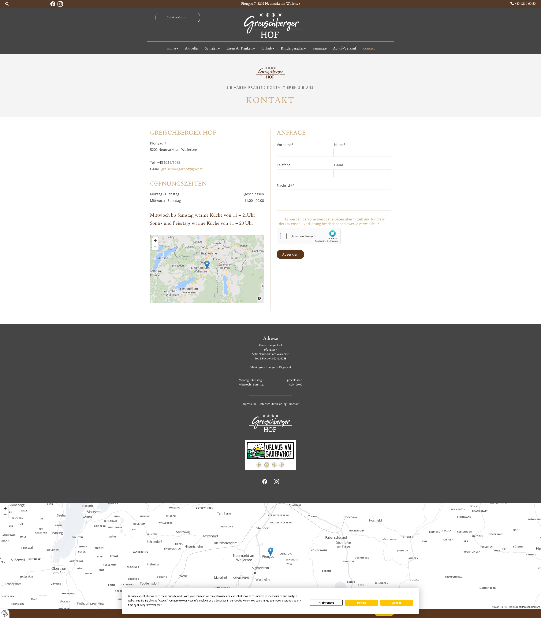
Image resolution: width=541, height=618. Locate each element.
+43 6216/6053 (277, 358)
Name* (340, 145)
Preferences (326, 602)
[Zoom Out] (155, 247)
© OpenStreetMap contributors (522, 606)
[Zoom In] (155, 240)
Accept (396, 602)
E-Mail (339, 165)
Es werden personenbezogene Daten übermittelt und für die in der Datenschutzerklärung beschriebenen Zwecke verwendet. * (332, 221)
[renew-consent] (5, 613)
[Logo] (270, 25)
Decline (361, 602)
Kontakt (368, 48)
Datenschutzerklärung (273, 404)
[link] (172, 48)
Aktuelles (192, 48)
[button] (178, 17)
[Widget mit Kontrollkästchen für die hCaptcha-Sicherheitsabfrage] (309, 236)
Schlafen (211, 48)
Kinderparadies (292, 48)
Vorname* (285, 145)
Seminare (320, 48)
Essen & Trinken (240, 48)
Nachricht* (285, 185)
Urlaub (267, 48)
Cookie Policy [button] (241, 600)
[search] (7, 4)
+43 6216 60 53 (525, 3)
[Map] (207, 269)
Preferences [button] (154, 605)
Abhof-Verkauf (344, 48)
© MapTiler (498, 606)
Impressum (249, 404)
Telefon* (284, 165)
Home (171, 48)
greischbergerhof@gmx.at (182, 169)
